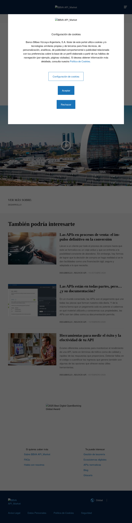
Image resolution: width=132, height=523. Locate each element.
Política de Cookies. (80, 61)
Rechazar (66, 104)
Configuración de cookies (66, 76)
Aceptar (66, 90)
